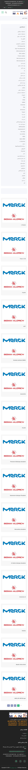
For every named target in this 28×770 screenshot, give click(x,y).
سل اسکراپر (23, 75)
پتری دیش (23, 63)
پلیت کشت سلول (21, 66)
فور (24, 183)
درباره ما (24, 733)
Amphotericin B (21, 129)
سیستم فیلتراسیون (21, 156)
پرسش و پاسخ (23, 738)
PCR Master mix (21, 46)
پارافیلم (23, 88)
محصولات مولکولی (21, 31)
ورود (4, 7)
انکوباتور (23, 175)
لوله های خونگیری (21, 85)
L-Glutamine (22, 141)
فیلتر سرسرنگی (22, 78)
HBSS (23, 136)
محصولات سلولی (21, 90)
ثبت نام (9, 7)
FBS (24, 97)
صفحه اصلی (24, 18)
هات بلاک (23, 161)
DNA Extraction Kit (21, 58)
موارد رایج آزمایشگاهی (20, 122)
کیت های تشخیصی (21, 158)
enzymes (23, 151)
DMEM (23, 102)
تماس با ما (24, 736)
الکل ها (23, 117)
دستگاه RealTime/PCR (20, 146)
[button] (2, 11)
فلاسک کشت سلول (21, 36)
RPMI (24, 100)
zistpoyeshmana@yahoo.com (14, 5)
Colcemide (22, 105)
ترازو (24, 173)
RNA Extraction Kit (21, 61)
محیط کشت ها (22, 124)
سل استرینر (23, 73)
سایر (24, 154)
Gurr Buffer (22, 134)
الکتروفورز (23, 149)
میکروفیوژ (23, 168)
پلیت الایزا (23, 68)
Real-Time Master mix (20, 49)
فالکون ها (23, 39)
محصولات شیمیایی (21, 92)
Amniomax (22, 110)
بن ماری (23, 180)
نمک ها (23, 114)
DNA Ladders (22, 53)
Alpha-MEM (22, 139)
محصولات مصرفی (21, 34)
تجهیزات (23, 95)
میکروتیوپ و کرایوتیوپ (20, 44)
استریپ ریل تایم (22, 80)
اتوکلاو (24, 178)
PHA (24, 107)
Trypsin (23, 112)
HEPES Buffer (22, 127)
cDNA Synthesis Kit (20, 51)
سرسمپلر (23, 41)
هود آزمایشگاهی (21, 171)
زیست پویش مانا (13, 767)
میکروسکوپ (22, 163)
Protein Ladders (21, 56)
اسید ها (23, 119)
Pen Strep (23, 132)
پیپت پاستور (22, 83)
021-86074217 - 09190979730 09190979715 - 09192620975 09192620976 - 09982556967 (17, 723)
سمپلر (24, 144)
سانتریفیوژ (23, 166)
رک (24, 71)
